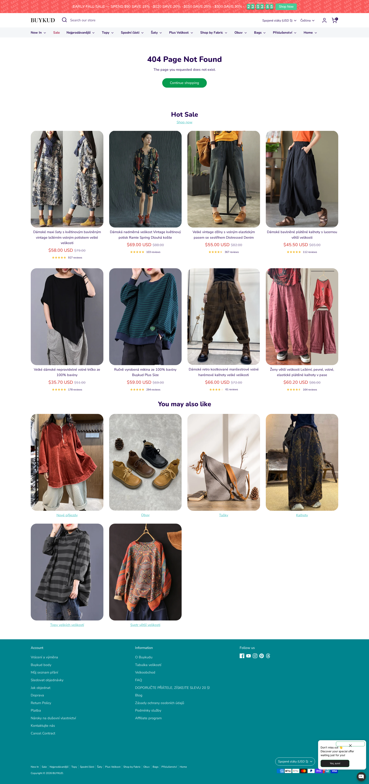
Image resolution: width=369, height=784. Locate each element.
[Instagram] (255, 656)
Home (309, 32)
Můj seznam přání (44, 672)
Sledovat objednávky (47, 680)
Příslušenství (283, 32)
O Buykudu (143, 657)
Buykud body (41, 665)
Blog (138, 695)
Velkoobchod (145, 672)
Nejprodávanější (78, 32)
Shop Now (286, 6)
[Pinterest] (261, 656)
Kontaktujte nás (43, 725)
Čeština (305, 20)
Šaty (155, 32)
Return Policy (41, 703)
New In (37, 32)
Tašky (223, 515)
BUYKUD (57, 773)
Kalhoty (302, 515)
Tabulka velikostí (148, 665)
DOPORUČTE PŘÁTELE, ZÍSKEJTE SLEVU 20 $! (172, 687)
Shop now (184, 122)
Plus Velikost (179, 32)
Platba (36, 710)
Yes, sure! (335, 763)
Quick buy (67, 220)
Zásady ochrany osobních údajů (159, 703)
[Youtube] (248, 656)
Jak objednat (40, 687)
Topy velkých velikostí (67, 625)
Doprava (37, 695)
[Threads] (268, 656)
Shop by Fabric (212, 32)
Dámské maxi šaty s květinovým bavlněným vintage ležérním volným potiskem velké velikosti (67, 237)
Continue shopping (184, 83)
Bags (258, 32)
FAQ (138, 680)
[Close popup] (350, 744)
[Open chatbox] (361, 776)
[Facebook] (242, 656)
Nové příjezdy (67, 515)
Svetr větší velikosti (145, 625)
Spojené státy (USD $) (277, 20)
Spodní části (130, 32)
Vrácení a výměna (44, 657)
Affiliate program (148, 718)
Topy (106, 32)
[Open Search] (64, 20)
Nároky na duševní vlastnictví (53, 718)
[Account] (324, 20)
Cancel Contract (43, 733)
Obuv (239, 32)
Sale (56, 32)
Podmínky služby (148, 710)
